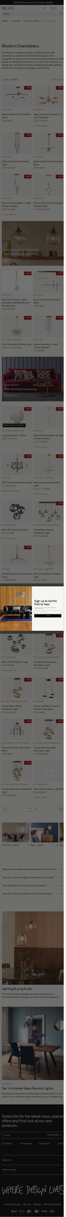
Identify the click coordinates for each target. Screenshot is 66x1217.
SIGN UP (48, 615)
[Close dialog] (62, 587)
